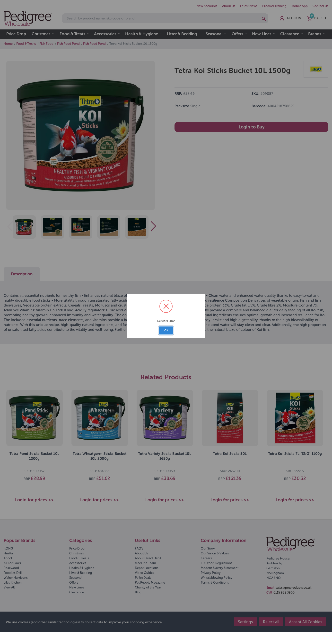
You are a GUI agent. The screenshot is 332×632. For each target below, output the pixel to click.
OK (166, 330)
